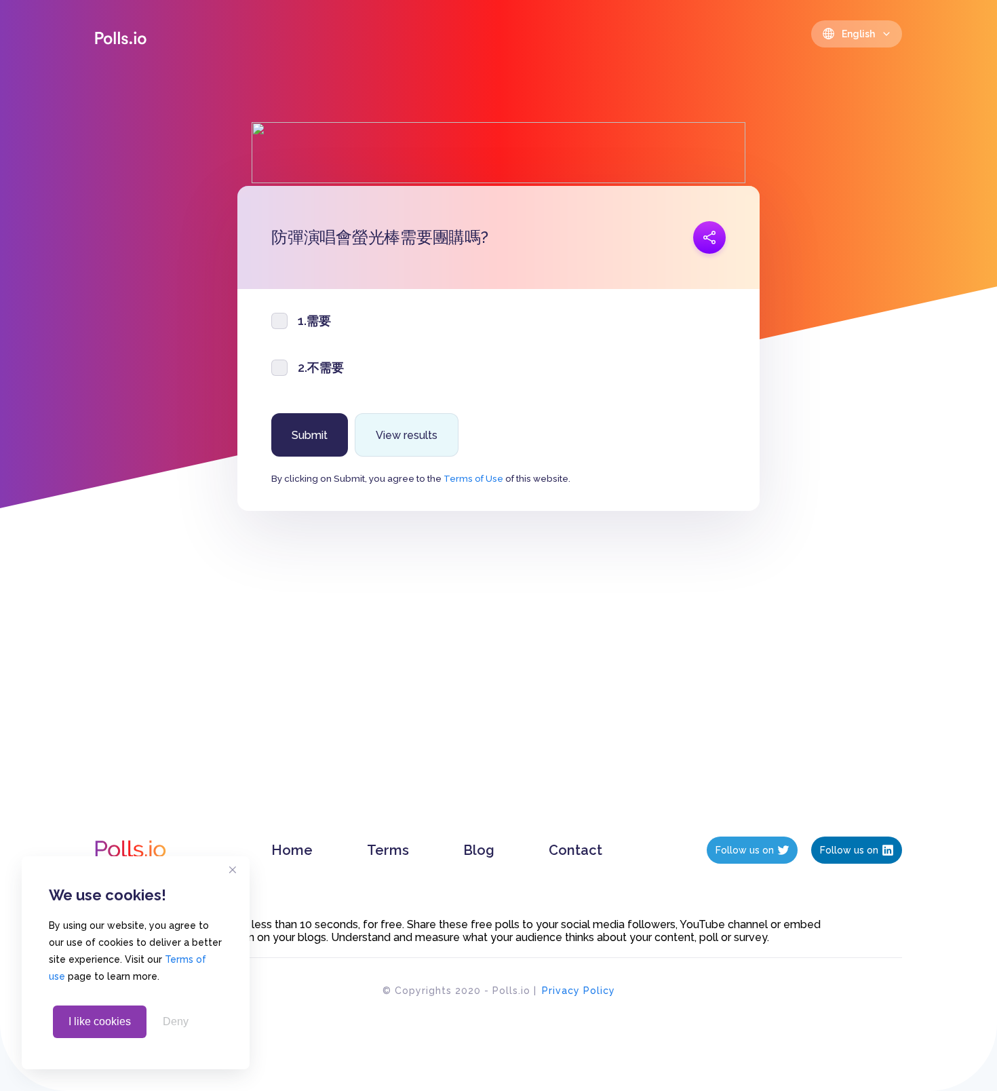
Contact (575, 850)
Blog (478, 850)
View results (406, 435)
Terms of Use (473, 478)
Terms (388, 850)
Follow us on (745, 850)
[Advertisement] (499, 687)
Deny (176, 1021)
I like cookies (100, 1021)
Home (292, 850)
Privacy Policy (578, 990)
